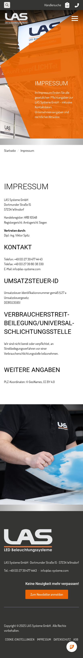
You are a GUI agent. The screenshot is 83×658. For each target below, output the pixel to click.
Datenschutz (62, 639)
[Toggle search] (7, 5)
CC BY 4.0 (49, 382)
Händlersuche (52, 5)
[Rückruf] (71, 647)
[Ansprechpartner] (77, 5)
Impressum (44, 639)
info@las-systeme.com (54, 570)
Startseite (10, 151)
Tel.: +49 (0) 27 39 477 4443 (20, 570)
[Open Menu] (75, 18)
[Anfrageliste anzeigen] (68, 5)
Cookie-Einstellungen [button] (19, 639)
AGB (75, 639)
